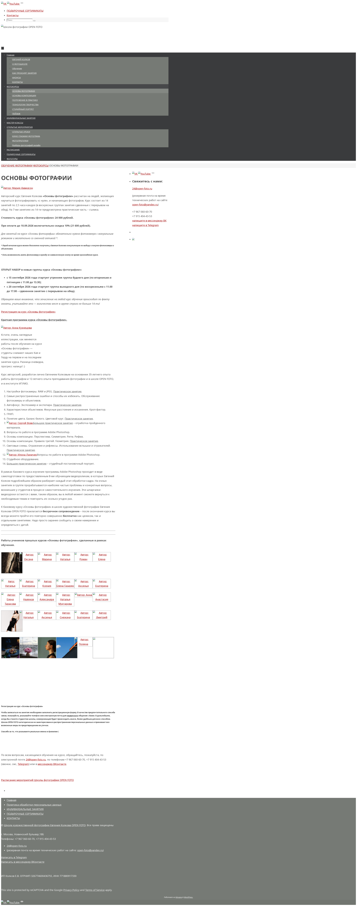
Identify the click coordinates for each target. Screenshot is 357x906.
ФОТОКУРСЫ (41, 165)
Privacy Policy (71, 890)
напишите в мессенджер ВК (149, 220)
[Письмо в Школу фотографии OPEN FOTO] (22, 3)
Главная (11, 800)
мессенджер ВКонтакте (52, 764)
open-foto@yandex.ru (145, 204)
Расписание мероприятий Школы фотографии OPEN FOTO (37, 780)
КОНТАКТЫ (13, 818)
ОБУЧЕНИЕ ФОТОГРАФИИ (16, 165)
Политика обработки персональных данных (34, 804)
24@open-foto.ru (36, 759)
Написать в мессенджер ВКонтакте (22, 862)
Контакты (13, 15)
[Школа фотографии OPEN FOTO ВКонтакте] (4, 3)
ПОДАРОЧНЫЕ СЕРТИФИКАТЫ (25, 10)
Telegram (23, 764)
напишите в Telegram (145, 225)
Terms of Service (95, 890)
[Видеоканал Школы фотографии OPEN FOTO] (13, 3)
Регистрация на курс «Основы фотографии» (28, 311)
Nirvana (179, 897)
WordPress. (188, 897)
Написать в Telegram (14, 857)
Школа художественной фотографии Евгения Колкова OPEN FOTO (44, 825)
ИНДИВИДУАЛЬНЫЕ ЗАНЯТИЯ (25, 809)
